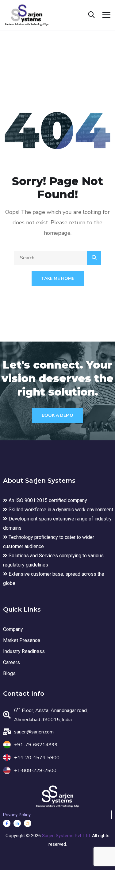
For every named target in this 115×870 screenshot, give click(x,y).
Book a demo (57, 415)
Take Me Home (57, 278)
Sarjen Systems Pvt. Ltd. (67, 835)
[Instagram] (27, 823)
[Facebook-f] (6, 823)
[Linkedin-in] (17, 823)
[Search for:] (57, 257)
